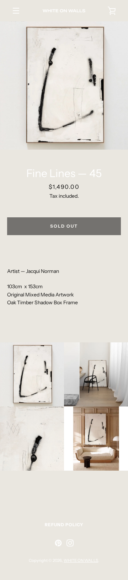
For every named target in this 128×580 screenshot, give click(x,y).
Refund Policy (64, 524)
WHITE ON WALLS (81, 560)
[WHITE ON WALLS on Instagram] (70, 542)
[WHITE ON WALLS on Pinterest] (58, 542)
